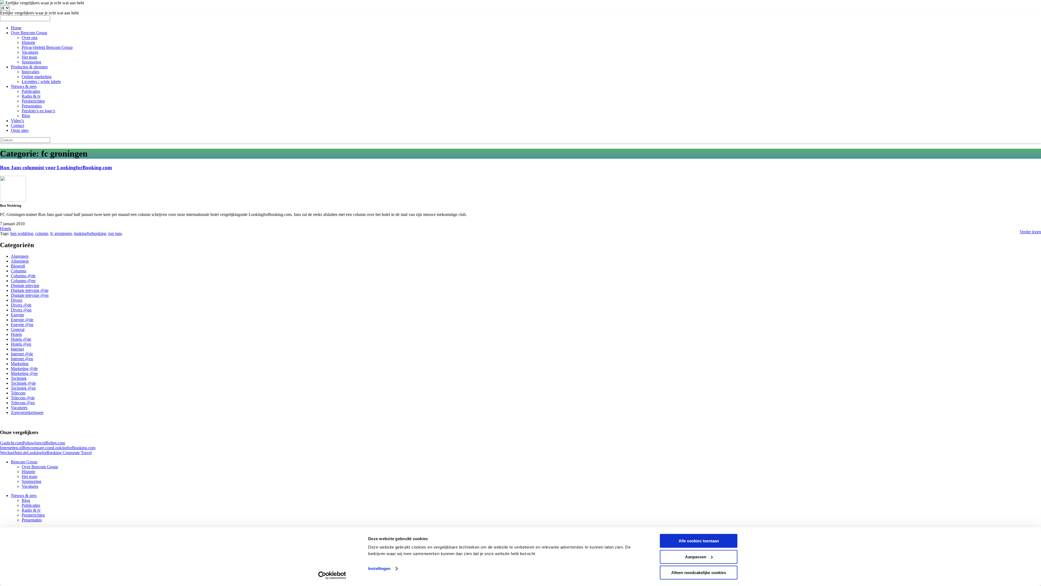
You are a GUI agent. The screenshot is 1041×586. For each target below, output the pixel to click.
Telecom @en (23, 402)
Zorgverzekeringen (27, 412)
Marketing (19, 363)
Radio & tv (31, 96)
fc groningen (61, 233)
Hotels (5, 228)
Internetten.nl (11, 447)
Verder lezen (1030, 232)
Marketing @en (24, 373)
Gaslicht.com (11, 443)
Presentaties (32, 106)
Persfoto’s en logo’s (38, 111)
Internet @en (22, 358)
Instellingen (379, 568)
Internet (17, 349)
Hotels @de (21, 339)
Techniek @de (23, 383)
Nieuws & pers (24, 86)
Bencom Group (24, 462)
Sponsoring (31, 62)
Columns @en (23, 280)
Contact (17, 125)
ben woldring (21, 233)
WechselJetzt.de (13, 452)
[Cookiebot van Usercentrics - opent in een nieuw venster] (332, 575)
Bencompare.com (38, 447)
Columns (18, 271)
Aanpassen (695, 557)
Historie (28, 42)
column (41, 233)
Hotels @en (21, 344)
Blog (26, 115)
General (17, 329)
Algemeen (19, 256)
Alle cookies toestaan (699, 541)
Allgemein (20, 261)
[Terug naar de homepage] (2, 3)
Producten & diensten (29, 67)
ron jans (115, 233)
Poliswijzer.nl (34, 443)
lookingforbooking (90, 233)
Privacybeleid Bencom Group (47, 47)
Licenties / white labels (41, 81)
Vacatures (30, 52)
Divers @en (21, 310)
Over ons (29, 37)
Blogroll (18, 266)
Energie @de (22, 319)
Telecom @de (23, 398)
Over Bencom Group (29, 32)
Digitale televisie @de (30, 290)
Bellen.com (55, 443)
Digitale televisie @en (30, 295)
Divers (16, 300)
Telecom (18, 393)
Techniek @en (23, 388)
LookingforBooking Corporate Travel (59, 452)
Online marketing (37, 76)
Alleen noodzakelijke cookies (698, 572)
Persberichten (33, 101)
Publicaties (31, 91)
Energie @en (22, 324)
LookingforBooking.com (74, 447)
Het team (29, 57)
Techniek (19, 378)
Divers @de (21, 305)
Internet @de (22, 354)
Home (16, 28)
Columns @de (23, 275)
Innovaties (30, 71)
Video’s (17, 120)
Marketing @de (24, 368)
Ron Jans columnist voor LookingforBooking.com (56, 167)
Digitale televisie (25, 285)
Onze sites (19, 130)
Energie (17, 315)
